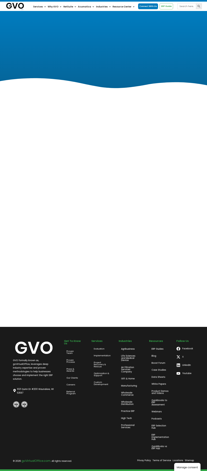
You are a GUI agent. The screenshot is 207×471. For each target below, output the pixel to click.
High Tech (126, 418)
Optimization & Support (101, 374)
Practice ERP (128, 411)
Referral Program (71, 392)
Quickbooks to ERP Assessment (159, 402)
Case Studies (159, 369)
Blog (154, 355)
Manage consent (187, 467)
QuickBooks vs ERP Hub (159, 447)
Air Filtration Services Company (127, 369)
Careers (70, 384)
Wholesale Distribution (127, 403)
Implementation (102, 355)
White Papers (159, 384)
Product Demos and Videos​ (160, 392)
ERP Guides (157, 348)
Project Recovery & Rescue (100, 364)
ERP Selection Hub (159, 426)
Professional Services (128, 426)
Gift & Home (128, 378)
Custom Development (101, 383)
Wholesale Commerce (127, 394)
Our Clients (72, 377)
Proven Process (70, 361)
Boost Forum (158, 363)
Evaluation (99, 348)
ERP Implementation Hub (160, 437)
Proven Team (70, 352)
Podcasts (157, 418)
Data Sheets (158, 377)
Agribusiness (128, 348)
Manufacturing (129, 385)
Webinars (157, 411)
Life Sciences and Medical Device (128, 358)
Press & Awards (70, 370)
